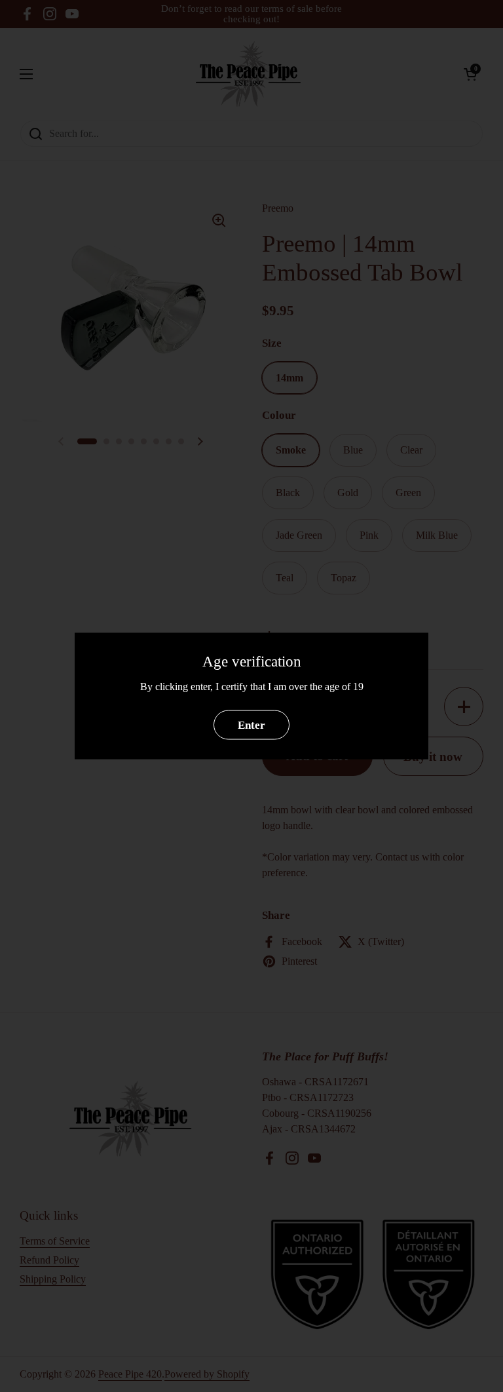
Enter (251, 724)
